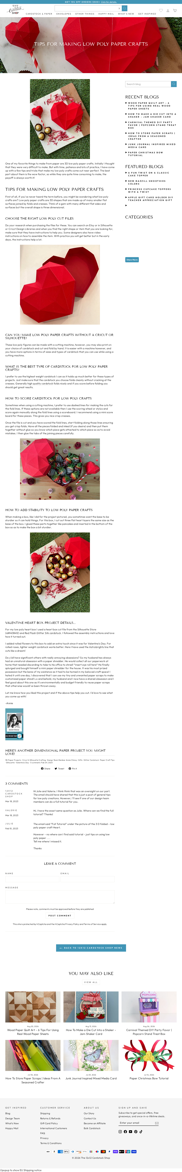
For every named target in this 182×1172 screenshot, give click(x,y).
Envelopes (63, 14)
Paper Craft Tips (107, 760)
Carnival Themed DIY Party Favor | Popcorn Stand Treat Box (152, 125)
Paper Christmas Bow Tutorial (149, 1078)
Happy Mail (11, 1128)
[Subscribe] (157, 1123)
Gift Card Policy (49, 1123)
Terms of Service (92, 924)
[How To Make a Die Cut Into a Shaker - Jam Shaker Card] (91, 1006)
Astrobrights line (98, 647)
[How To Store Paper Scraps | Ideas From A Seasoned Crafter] (32, 1055)
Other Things (84, 14)
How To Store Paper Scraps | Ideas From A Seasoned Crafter (151, 136)
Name (9, 873)
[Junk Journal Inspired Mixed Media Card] (91, 1055)
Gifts (80, 760)
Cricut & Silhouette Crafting (34, 760)
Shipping (45, 1113)
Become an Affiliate (95, 1123)
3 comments (35, 762)
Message (12, 887)
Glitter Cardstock (91, 760)
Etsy (91, 225)
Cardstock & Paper (39, 14)
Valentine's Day (22, 762)
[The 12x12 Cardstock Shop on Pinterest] (135, 1131)
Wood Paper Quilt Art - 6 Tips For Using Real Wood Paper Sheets (149, 106)
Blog (7, 1113)
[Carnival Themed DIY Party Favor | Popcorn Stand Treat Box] (149, 1006)
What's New (126, 14)
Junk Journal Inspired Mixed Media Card (91, 1078)
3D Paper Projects (13, 760)
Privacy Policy (72, 924)
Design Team (12, 1118)
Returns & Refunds (50, 1118)
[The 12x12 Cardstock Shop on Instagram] (120, 1131)
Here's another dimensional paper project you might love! (55, 752)
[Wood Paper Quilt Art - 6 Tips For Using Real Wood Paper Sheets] (32, 1006)
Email (65, 873)
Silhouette (10, 762)
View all (91, 982)
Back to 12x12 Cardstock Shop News (93, 948)
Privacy (44, 1138)
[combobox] (91, 8)
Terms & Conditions (51, 1143)
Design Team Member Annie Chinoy (62, 760)
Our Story (89, 1113)
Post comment (60, 915)
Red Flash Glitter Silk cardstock (43, 633)
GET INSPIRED (147, 14)
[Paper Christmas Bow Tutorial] (149, 1055)
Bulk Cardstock (92, 1128)
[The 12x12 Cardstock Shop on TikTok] (141, 1131)
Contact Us (90, 1118)
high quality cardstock (40, 383)
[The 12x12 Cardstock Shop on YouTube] (130, 1131)
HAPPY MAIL (106, 14)
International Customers (53, 1128)
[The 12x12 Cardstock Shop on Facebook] (125, 1131)
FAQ (42, 1133)
